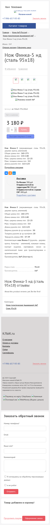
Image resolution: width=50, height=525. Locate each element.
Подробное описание (14, 167)
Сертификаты (8, 353)
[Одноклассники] (10, 173)
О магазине (7, 339)
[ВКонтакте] (6, 173)
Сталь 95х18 (11, 308)
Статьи (5, 349)
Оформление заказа (33, 518)
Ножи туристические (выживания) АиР (22, 305)
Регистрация (16, 7)
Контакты (6, 346)
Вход (7, 7)
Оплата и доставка (10, 343)
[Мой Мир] (14, 173)
